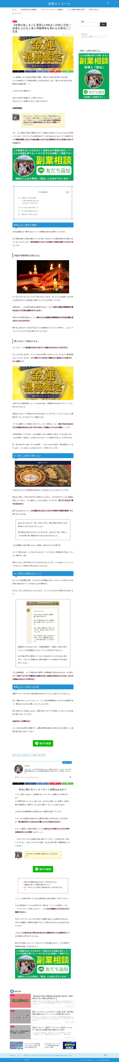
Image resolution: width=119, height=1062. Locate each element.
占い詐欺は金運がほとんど (30, 211)
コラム (14, 21)
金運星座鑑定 (42, 755)
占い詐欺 (21, 755)
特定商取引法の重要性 (29, 9)
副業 (15, 755)
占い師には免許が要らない (30, 207)
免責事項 (26, 1059)
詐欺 (36, 755)
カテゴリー (84, 34)
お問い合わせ (93, 9)
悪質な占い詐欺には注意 (29, 214)
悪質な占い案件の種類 (29, 198)
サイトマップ (16, 13)
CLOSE (67, 192)
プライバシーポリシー (16, 1059)
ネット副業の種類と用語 (76, 9)
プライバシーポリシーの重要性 (52, 9)
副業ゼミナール (59, 3)
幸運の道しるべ (29, 755)
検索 (82, 21)
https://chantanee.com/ (30, 777)
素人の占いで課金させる (30, 203)
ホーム (14, 9)
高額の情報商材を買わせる (31, 200)
